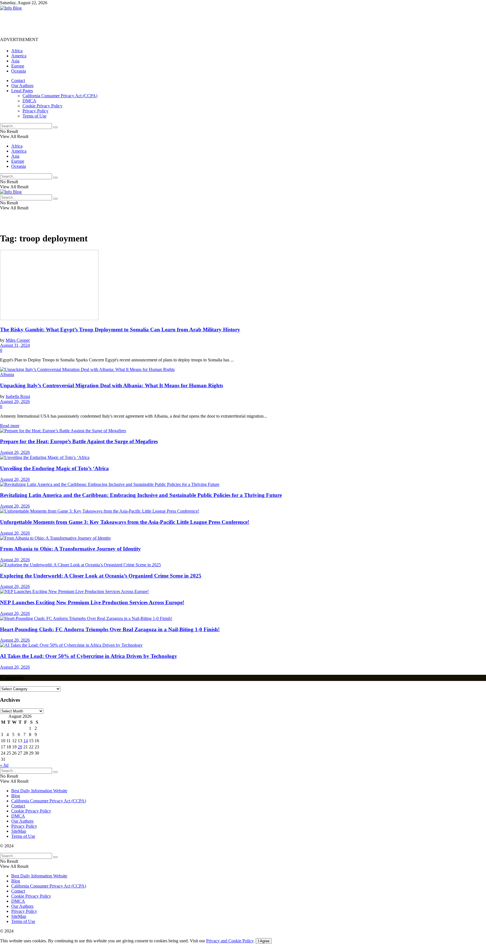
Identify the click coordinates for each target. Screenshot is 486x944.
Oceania (18, 71)
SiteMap (18, 831)
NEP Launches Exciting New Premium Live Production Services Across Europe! (92, 602)
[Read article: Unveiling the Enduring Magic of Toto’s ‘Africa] (243, 457)
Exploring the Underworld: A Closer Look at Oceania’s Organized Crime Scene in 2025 (100, 576)
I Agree (263, 941)
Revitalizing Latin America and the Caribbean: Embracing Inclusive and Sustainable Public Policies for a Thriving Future (141, 495)
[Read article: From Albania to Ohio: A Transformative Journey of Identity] (243, 538)
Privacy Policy (35, 110)
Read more (9, 425)
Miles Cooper (18, 340)
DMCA (29, 100)
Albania (7, 374)
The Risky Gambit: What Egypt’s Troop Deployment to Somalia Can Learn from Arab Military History (120, 329)
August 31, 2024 (15, 345)
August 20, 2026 (15, 401)
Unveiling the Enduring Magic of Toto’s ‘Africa (54, 468)
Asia (15, 60)
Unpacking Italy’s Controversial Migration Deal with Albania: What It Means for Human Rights (111, 385)
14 (25, 740)
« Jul (4, 765)
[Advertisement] (102, 23)
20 (20, 746)
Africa (16, 50)
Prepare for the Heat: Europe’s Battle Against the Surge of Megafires (79, 441)
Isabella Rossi (18, 396)
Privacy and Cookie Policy (229, 940)
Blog (15, 795)
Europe (17, 66)
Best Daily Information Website (39, 790)
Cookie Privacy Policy (42, 105)
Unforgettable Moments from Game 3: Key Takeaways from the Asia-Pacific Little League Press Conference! (124, 522)
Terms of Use (34, 116)
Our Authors (22, 85)
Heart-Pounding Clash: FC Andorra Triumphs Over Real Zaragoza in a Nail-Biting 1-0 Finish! (110, 629)
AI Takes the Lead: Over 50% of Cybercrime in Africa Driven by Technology (88, 656)
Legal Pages (22, 90)
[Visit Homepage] (11, 8)
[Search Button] (55, 127)
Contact (18, 80)
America (18, 55)
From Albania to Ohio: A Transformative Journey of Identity (70, 549)
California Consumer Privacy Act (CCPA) (59, 95)
